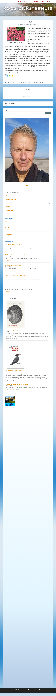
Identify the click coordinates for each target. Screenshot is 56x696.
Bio (14, 1)
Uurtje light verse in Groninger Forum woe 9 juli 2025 (17, 275)
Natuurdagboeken (22, 1)
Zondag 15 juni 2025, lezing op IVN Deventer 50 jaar (17, 286)
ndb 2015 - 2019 (40, 82)
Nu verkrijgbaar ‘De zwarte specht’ (14, 370)
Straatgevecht (8, 234)
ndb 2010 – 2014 (9, 203)
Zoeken (7, 110)
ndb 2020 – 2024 (9, 210)
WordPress (31, 689)
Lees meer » (8, 250)
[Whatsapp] (9, 76)
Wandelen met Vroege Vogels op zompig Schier (17, 384)
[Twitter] (7, 76)
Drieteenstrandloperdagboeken (13, 195)
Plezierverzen (9, 218)
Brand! (6, 221)
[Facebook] (6, 76)
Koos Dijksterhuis (33, 24)
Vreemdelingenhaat (9, 227)
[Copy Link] (12, 76)
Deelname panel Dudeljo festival (12, 244)
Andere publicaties (34, 1)
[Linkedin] (10, 76)
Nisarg (40, 689)
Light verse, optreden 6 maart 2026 (13, 265)
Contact (43, 1)
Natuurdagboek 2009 (11, 199)
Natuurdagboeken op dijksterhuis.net (26, 82)
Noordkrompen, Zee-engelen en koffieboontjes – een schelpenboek (22, 330)
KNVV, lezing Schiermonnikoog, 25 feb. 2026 (15, 254)
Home (10, 1)
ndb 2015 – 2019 (9, 206)
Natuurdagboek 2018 (12, 82)
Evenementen (9, 241)
